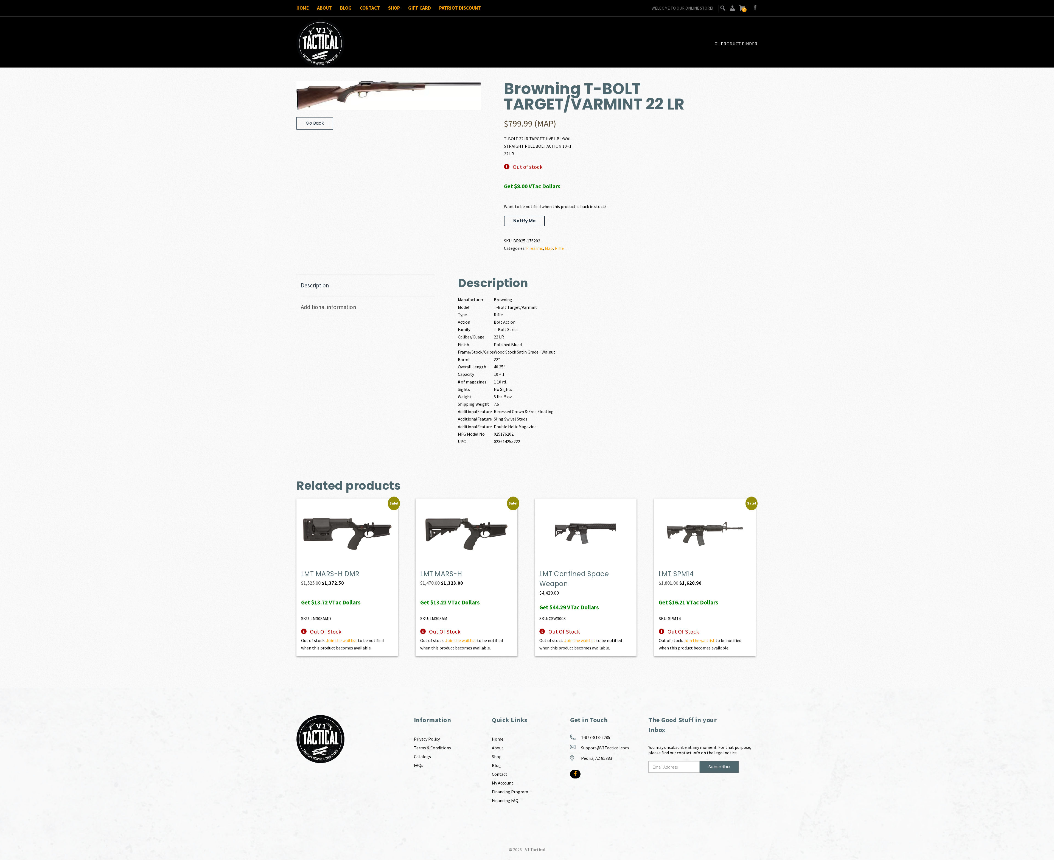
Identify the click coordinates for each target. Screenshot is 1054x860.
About (324, 8)
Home (302, 8)
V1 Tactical (535, 849)
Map (549, 248)
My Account (502, 783)
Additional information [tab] (328, 307)
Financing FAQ (505, 800)
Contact (370, 8)
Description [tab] (315, 285)
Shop (394, 8)
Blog (346, 8)
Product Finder (739, 43)
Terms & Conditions (432, 747)
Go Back (315, 123)
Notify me (524, 221)
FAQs (418, 765)
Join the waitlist (341, 640)
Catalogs (422, 756)
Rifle (559, 248)
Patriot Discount (460, 8)
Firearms (534, 248)
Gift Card (419, 8)
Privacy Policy (427, 739)
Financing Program (510, 791)
